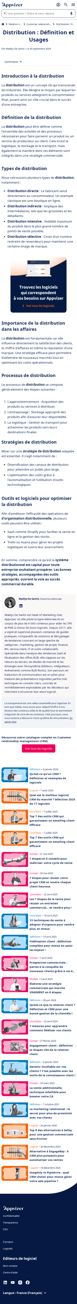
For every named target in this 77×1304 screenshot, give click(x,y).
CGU (5, 1229)
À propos (8, 1241)
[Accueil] (2, 24)
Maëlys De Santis (15, 48)
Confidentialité (11, 1215)
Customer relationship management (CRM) (39, 24)
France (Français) (29, 1293)
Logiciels (8, 1248)
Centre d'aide (10, 1272)
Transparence (10, 1222)
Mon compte (10, 1265)
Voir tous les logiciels (38, 748)
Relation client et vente (15, 24)
